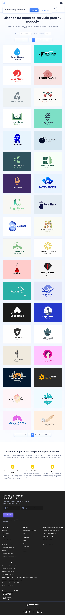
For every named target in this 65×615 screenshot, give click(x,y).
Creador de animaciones (49, 533)
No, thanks (44, 10)
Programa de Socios (7, 553)
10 (37, 40)
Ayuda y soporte (6, 539)
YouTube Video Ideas (7, 585)
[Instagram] (26, 612)
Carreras (4, 536)
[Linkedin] (41, 612)
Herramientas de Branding (29, 530)
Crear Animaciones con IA (8, 568)
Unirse (8, 515)
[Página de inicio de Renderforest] (4, 3)
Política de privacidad (7, 544)
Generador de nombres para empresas (12, 580)
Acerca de (4, 530)
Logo (24, 543)
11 (40, 40)
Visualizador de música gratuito (51, 530)
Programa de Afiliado (7, 542)
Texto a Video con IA (7, 574)
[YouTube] (38, 612)
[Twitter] (34, 612)
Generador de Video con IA (9, 566)
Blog (24, 533)
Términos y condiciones (8, 547)
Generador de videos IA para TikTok (11, 582)
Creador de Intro (47, 539)
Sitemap (4, 550)
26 (47, 40)
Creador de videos (48, 544)
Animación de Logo (48, 536)
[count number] (16, 40)
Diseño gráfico (26, 546)
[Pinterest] (30, 612)
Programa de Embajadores (9, 556)
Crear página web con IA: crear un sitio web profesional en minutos (19, 577)
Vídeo (24, 540)
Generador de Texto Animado (50, 542)
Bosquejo (25, 551)
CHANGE (34, 10)
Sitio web (25, 549)
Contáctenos (5, 533)
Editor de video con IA (8, 571)
